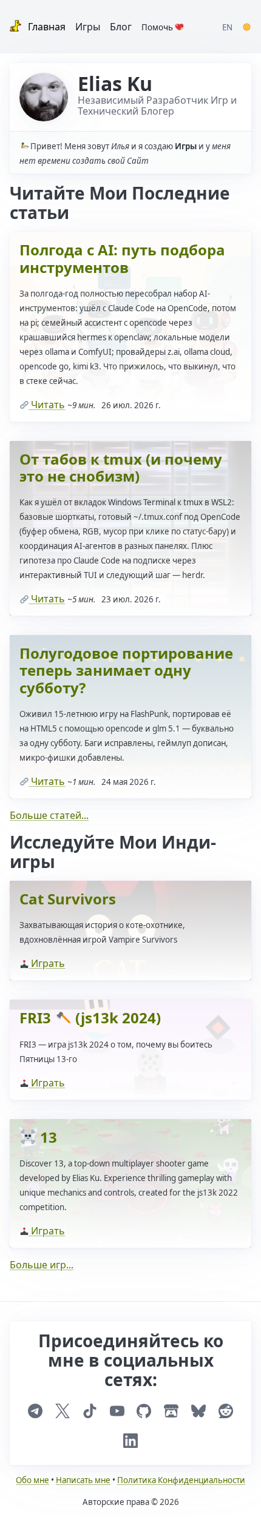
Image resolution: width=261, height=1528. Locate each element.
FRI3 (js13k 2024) (90, 1018)
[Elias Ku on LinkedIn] (130, 1441)
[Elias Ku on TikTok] (90, 1411)
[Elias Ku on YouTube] (117, 1411)
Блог (121, 26)
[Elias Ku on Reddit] (226, 1411)
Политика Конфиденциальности (181, 1480)
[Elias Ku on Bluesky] (198, 1411)
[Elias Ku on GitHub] (144, 1411)
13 (46, 1137)
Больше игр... (41, 1264)
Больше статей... (49, 815)
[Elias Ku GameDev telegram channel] (35, 1411)
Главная (45, 26)
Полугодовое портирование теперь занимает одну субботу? (126, 670)
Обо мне (32, 1480)
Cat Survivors (67, 899)
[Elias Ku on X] (62, 1411)
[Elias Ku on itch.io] (171, 1411)
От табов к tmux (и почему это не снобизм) (120, 467)
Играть (47, 963)
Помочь (158, 27)
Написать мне (83, 1480)
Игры (87, 26)
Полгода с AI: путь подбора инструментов (122, 258)
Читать (47, 404)
